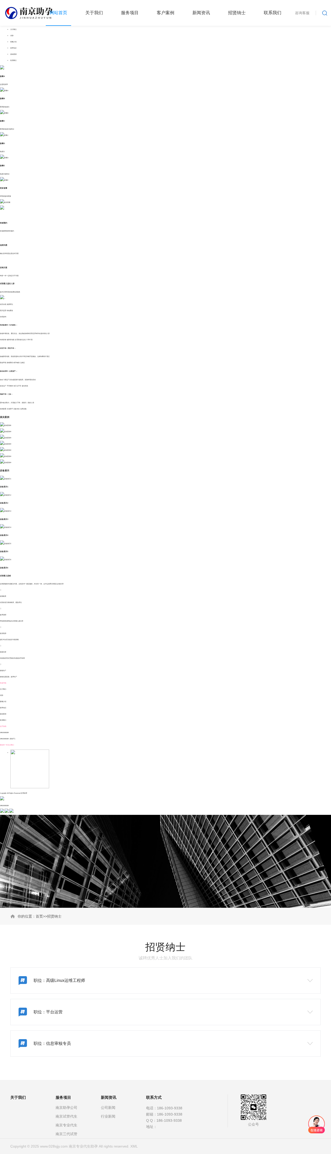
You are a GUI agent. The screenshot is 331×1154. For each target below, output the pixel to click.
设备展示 (4, 470)
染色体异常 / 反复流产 (8, 371)
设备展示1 (4, 487)
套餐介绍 (13, 42)
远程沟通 (3, 245)
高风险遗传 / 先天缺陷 (8, 325)
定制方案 (3, 267)
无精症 (22, 362)
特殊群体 (3, 339)
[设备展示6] (5, 559)
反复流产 (3, 386)
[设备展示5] (5, 543)
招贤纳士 (54, 916)
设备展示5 (4, 551)
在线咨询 (3, 316)
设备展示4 (4, 535)
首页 (39, 916)
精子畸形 (16, 362)
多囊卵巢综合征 (20, 339)
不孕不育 (29, 339)
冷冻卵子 (10, 409)
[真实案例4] (5, 431)
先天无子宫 (17, 386)
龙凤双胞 (23, 409)
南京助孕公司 (66, 1107)
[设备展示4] (5, 527)
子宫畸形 (10, 386)
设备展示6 (4, 568)
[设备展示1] (5, 479)
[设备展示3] (5, 511)
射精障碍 (10, 362)
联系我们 (13, 60)
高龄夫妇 (16, 409)
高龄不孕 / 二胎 (5, 394)
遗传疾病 (25, 386)
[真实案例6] (5, 425)
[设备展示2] (5, 495)
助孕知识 (13, 48)
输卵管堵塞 (10, 339)
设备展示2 (4, 503)
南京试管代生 (66, 1116)
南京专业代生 (66, 1125)
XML (134, 1146)
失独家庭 (3, 409)
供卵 (11, 35)
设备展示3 (4, 519)
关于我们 (13, 29)
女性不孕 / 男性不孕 (7, 348)
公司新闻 (108, 1107)
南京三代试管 (66, 1134)
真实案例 (13, 54)
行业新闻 (108, 1116)
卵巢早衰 (3, 362)
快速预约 (3, 223)
